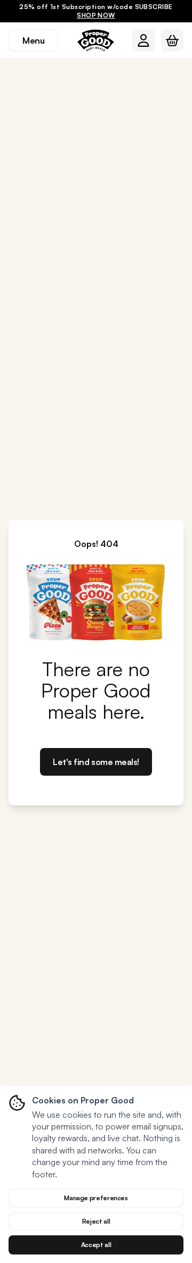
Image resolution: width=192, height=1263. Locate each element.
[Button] (143, 40)
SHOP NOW (96, 15)
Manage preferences (96, 1198)
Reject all (96, 1221)
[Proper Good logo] (96, 40)
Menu (33, 40)
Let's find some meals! (96, 762)
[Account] (143, 40)
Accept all (96, 1245)
